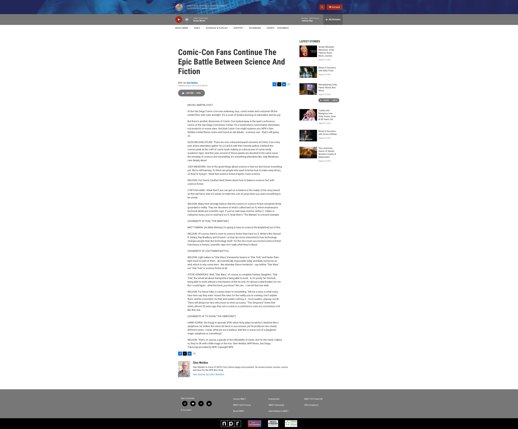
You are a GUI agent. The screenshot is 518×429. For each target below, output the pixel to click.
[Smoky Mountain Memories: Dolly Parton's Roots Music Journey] (308, 51)
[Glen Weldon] (184, 369)
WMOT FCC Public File (313, 399)
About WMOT (239, 411)
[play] (179, 19)
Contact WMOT (239, 399)
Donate (336, 7)
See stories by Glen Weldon (208, 374)
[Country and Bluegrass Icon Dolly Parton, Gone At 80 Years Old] (308, 115)
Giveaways (283, 28)
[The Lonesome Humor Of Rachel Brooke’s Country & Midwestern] (308, 152)
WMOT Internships (276, 405)
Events (271, 28)
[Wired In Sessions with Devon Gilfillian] (308, 135)
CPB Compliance (311, 405)
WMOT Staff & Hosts (242, 405)
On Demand (255, 28)
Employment (274, 399)
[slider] (191, 19)
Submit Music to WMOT (279, 411)
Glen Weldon (192, 82)
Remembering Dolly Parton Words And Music (327, 87)
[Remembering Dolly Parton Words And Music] (308, 89)
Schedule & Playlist (217, 28)
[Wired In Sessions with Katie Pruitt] (308, 72)
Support (238, 28)
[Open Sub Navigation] (190, 28)
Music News (181, 28)
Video (197, 28)
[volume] (187, 20)
